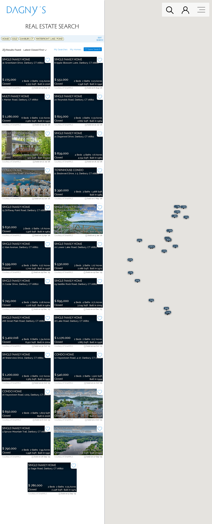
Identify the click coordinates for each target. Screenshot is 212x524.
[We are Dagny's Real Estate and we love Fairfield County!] (26, 9)
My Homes (75, 49)
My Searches (60, 49)
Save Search (94, 49)
